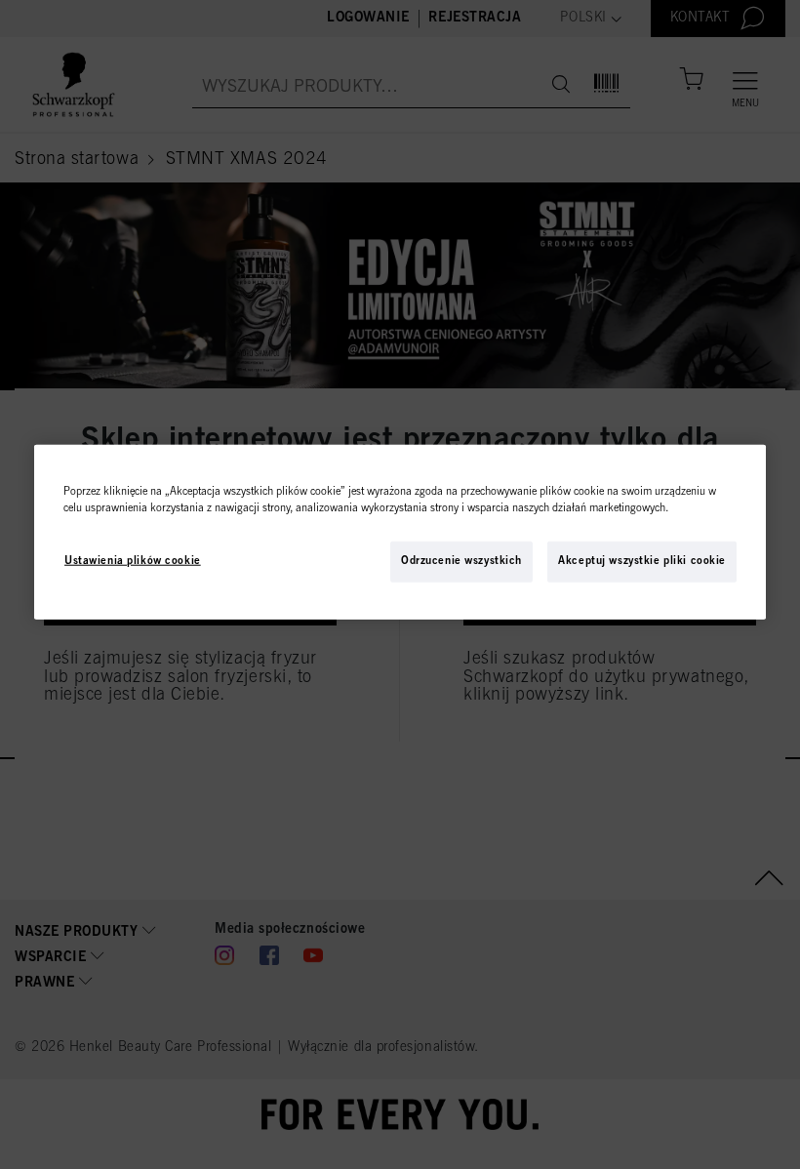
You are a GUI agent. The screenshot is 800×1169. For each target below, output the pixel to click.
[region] (400, 532)
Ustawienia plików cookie (132, 561)
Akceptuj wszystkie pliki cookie (642, 561)
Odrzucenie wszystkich (461, 561)
